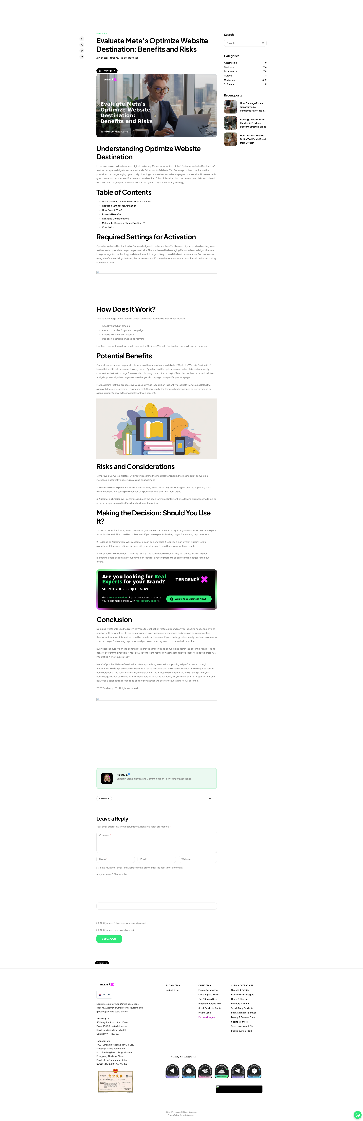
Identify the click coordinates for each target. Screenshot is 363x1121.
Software (229, 84)
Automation (230, 62)
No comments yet (129, 58)
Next (211, 799)
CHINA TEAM (204, 985)
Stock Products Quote (209, 1008)
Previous (105, 799)
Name (103, 859)
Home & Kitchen (239, 999)
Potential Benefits (111, 214)
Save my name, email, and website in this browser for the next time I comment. (141, 867)
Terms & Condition (187, 1115)
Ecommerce (230, 71)
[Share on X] (81, 44)
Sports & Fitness (239, 1021)
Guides (228, 75)
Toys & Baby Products (242, 1008)
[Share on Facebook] (81, 38)
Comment (105, 835)
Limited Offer (172, 990)
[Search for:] (245, 43)
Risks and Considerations (115, 218)
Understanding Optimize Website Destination (126, 201)
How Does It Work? (112, 210)
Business (229, 67)
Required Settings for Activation (119, 205)
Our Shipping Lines (207, 999)
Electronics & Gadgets (242, 994)
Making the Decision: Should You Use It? (123, 222)
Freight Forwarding (208, 990)
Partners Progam (206, 1017)
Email (143, 859)
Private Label (205, 1012)
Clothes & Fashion (240, 990)
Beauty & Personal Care (243, 1017)
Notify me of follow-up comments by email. (123, 923)
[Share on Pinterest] (81, 50)
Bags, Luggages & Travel (243, 1012)
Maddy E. (114, 58)
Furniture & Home (240, 1003)
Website (186, 859)
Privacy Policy (173, 1115)
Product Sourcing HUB (209, 1003)
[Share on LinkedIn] (81, 56)
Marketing (101, 33)
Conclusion (108, 227)
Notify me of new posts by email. (117, 929)
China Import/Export (208, 994)
